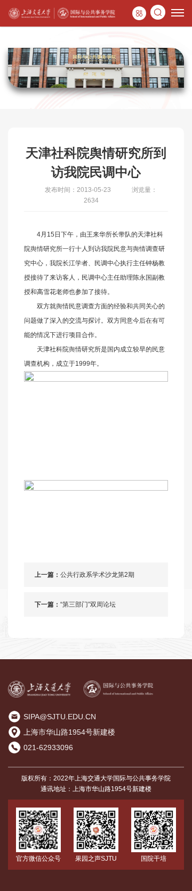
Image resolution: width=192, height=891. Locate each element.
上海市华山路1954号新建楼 (69, 732)
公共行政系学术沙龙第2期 (97, 574)
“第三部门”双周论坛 (88, 604)
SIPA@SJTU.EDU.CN (59, 716)
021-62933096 (48, 747)
